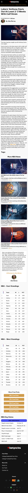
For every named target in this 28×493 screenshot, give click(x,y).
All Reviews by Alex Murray (14, 273)
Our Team (4, 468)
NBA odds (13, 144)
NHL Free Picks (14, 395)
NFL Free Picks (14, 407)
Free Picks (5, 453)
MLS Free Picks (14, 403)
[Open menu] (1, 1)
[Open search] (26, 1)
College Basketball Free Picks (10, 456)
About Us (4, 465)
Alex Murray (12, 21)
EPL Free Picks (14, 399)
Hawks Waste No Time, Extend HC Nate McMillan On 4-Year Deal (13, 198)
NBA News (12, 18)
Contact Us (5, 470)
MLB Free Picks (14, 411)
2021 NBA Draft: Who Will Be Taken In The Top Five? (12, 176)
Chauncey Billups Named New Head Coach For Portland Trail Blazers (12, 221)
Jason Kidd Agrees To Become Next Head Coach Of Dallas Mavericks (14, 244)
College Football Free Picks (9, 458)
